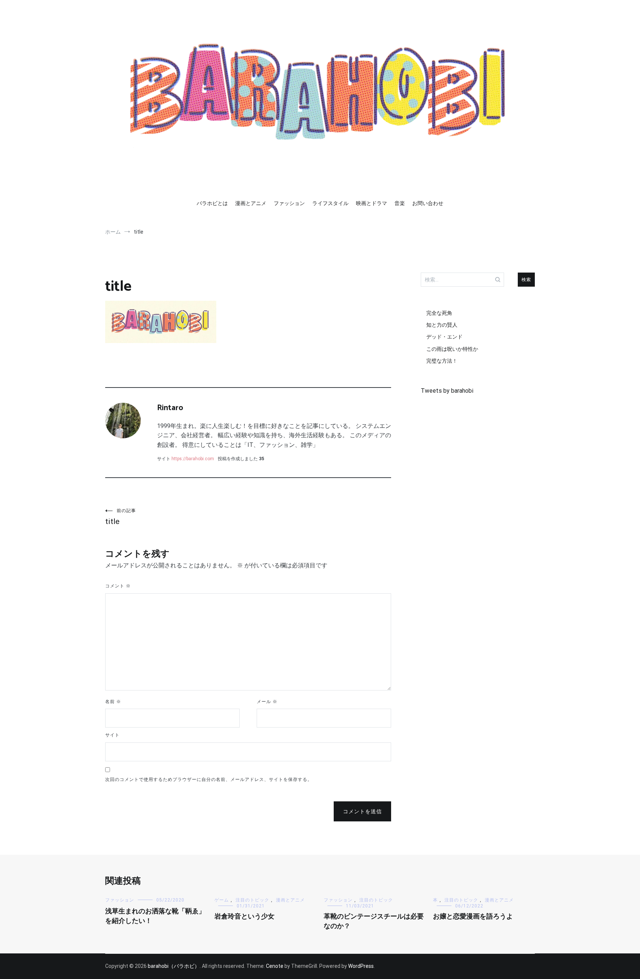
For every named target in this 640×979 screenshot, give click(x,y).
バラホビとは (212, 203)
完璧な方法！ (441, 361)
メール (267, 701)
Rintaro (170, 408)
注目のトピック (252, 900)
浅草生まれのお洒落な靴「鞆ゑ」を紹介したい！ (155, 916)
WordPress (361, 966)
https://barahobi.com (192, 458)
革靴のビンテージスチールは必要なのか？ (374, 921)
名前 (113, 701)
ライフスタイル (330, 203)
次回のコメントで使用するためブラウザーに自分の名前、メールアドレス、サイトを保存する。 (208, 779)
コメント (118, 586)
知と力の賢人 (441, 325)
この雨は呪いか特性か (452, 349)
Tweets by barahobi (447, 390)
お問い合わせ (427, 203)
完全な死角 (439, 313)
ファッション (289, 203)
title (120, 517)
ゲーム (221, 900)
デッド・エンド (444, 337)
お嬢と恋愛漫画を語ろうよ (473, 916)
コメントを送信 (362, 811)
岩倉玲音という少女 (244, 916)
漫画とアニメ (250, 203)
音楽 (399, 203)
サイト (112, 735)
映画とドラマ (371, 203)
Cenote (274, 966)
